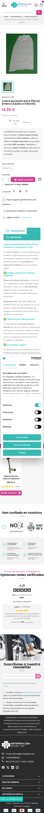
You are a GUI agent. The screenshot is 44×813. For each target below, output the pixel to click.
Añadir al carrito (23, 179)
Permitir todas (22, 437)
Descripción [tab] (18, 230)
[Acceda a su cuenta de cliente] (36, 5)
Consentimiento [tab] (9, 365)
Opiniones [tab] (15, 237)
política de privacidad (32, 692)
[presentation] (4, 527)
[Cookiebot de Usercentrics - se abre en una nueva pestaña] (31, 358)
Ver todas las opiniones (22, 601)
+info (5, 686)
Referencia (6, 97)
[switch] (38, 412)
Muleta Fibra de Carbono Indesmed (11, 477)
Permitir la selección (22, 445)
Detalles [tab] (22, 365)
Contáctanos (26, 217)
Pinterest (26, 191)
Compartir (14, 191)
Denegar (22, 453)
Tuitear (20, 191)
